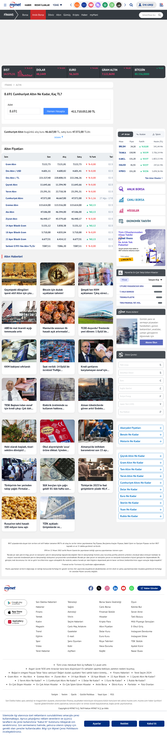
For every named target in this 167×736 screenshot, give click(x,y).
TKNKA (122, 152)
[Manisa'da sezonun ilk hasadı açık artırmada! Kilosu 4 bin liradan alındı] (57, 312)
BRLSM (122, 146)
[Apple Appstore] (15, 612)
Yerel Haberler (43, 650)
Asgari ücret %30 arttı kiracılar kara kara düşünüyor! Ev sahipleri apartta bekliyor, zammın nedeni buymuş (81, 668)
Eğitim (39, 636)
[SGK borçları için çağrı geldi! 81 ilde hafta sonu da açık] (57, 469)
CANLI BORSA (135, 200)
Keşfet (102, 650)
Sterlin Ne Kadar (129, 502)
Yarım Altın (11, 191)
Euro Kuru (104, 636)
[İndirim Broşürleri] (97, 5)
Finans (39, 611)
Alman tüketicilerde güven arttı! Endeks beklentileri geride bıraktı (95, 406)
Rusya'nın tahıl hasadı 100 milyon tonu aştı (16, 525)
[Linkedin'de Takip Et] (115, 588)
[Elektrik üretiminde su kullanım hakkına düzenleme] (57, 389)
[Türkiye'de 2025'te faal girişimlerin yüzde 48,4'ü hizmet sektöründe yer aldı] (95, 469)
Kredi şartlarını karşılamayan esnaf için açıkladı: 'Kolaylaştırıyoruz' (94, 368)
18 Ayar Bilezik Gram (16, 232)
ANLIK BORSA (135, 189)
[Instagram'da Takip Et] (107, 588)
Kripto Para (105, 621)
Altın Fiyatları (106, 626)
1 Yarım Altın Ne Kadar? (29, 680)
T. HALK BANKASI (127, 291)
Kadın (39, 621)
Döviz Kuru (117, 684)
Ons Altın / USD (13, 171)
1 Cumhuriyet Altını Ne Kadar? (61, 680)
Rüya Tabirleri (106, 641)
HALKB (122, 165)
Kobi (70, 646)
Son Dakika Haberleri (46, 601)
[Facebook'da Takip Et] (90, 588)
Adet (10, 104)
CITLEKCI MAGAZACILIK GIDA (132, 286)
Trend (39, 631)
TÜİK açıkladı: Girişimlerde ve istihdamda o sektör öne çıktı (56, 525)
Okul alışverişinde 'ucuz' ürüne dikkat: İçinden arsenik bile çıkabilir (56, 448)
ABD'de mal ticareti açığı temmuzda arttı (18, 329)
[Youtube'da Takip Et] (123, 588)
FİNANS (9, 14)
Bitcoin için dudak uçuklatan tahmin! (53, 291)
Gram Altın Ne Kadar (131, 462)
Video (39, 646)
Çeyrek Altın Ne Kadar (132, 455)
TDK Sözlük (137, 641)
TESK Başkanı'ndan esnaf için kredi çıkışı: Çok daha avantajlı (18, 406)
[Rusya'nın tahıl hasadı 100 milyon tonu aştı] (19, 507)
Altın (58, 14)
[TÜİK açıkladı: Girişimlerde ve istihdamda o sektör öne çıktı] (57, 507)
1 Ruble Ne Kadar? (136, 680)
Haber (84, 14)
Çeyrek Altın (11, 184)
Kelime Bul (136, 606)
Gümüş (66, 14)
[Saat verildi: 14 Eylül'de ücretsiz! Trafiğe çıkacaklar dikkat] (57, 350)
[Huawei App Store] (15, 621)
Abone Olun (151, 342)
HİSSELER (133, 210)
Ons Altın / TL (12, 177)
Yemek (39, 616)
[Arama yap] (131, 5)
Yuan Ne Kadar (128, 509)
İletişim (54, 694)
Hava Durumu (106, 646)
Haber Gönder (151, 588)
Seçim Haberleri (75, 621)
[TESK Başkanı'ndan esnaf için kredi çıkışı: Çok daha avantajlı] (19, 389)
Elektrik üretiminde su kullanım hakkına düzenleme (55, 406)
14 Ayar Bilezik (78, 676)
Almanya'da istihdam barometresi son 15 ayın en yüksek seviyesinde (94, 448)
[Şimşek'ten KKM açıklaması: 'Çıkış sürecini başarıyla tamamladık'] (95, 274)
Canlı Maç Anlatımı (77, 626)
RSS (112, 694)
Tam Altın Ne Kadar (131, 469)
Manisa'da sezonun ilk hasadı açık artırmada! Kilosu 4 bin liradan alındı (57, 329)
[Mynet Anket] (91, 5)
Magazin (40, 626)
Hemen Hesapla (56, 111)
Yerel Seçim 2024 (143, 672)
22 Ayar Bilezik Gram (16, 239)
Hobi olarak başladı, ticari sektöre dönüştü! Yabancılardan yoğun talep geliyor (18, 448)
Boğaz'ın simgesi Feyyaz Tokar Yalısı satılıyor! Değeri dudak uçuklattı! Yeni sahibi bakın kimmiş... (60, 672)
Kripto (76, 14)
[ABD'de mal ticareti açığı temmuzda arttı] (19, 312)
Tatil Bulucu (137, 616)
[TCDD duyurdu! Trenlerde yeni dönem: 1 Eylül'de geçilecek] (95, 312)
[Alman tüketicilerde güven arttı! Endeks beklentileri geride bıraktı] (95, 389)
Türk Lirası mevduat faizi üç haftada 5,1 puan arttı (81, 664)
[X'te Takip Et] (99, 588)
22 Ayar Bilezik (118, 676)
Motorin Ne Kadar (130, 441)
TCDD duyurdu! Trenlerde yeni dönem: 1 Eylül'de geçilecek (95, 329)
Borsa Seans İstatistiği (110, 601)
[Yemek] (77, 5)
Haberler (40, 606)
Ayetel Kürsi (137, 646)
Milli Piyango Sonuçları (142, 621)
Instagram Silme (139, 636)
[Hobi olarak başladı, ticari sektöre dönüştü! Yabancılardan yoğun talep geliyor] (19, 431)
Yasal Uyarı (102, 694)
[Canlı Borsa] (118, 5)
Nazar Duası (137, 650)
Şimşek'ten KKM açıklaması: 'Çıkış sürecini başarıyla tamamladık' (95, 291)
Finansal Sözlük (107, 611)
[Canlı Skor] (104, 5)
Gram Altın (11, 164)
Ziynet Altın (11, 218)
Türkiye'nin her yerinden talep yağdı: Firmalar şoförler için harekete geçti (18, 487)
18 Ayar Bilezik (98, 676)
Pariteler (132, 684)
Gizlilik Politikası (87, 694)
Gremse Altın (12, 205)
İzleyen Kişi (154, 279)
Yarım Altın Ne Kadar (132, 476)
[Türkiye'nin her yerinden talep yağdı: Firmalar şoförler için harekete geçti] (19, 469)
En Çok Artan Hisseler (47, 684)
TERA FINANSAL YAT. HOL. (130, 303)
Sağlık (71, 606)
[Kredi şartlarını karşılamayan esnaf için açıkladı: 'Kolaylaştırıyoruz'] (95, 350)
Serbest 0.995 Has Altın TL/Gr (20, 246)
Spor (38, 641)
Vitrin (70, 616)
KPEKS (122, 171)
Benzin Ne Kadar (129, 434)
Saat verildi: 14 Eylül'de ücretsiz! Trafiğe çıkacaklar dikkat (56, 368)
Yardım (64, 694)
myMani (94, 14)
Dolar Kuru (104, 631)
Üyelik (73, 694)
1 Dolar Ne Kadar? (91, 680)
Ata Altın (10, 212)
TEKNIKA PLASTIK (127, 297)
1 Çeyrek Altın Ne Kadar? (142, 676)
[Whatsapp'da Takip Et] (131, 588)
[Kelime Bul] (111, 5)
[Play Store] (15, 603)
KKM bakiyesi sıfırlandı (17, 366)
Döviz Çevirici (131, 354)
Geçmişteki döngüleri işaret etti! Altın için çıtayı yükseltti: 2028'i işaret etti (18, 291)
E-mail (71, 636)
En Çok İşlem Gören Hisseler (77, 684)
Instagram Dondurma (141, 631)
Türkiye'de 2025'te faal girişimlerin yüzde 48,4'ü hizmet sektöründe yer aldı (95, 487)
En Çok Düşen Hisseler (20, 684)
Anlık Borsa (38, 14)
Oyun (134, 601)
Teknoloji (72, 601)
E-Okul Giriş (137, 626)
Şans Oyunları (75, 641)
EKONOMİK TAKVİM (139, 221)
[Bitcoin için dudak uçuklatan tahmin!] (57, 274)
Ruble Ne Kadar (129, 516)
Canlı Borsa (105, 606)
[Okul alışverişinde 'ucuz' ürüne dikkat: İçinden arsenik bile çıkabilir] (57, 431)
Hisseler (103, 616)
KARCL (122, 159)
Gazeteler (72, 631)
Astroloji (72, 611)
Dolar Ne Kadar (128, 489)
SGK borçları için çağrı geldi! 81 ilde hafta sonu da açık (56, 487)
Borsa (25, 14)
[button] (5, 5)
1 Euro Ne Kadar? (113, 680)
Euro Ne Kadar (128, 496)
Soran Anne (137, 611)
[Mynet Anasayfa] (15, 4)
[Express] (84, 5)
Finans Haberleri (121, 672)
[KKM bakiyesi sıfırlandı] (19, 350)
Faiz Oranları (147, 684)
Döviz (51, 14)
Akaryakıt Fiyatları (130, 427)
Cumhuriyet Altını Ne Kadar (135, 482)
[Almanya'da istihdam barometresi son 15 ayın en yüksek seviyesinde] (95, 431)
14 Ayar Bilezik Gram (16, 225)
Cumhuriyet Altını (14, 198)
